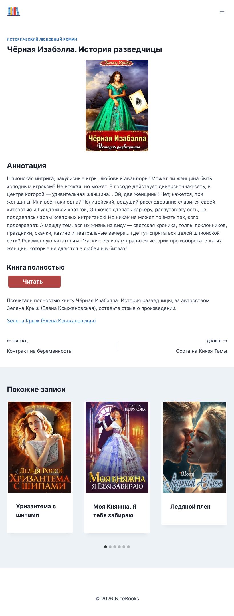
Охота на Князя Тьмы (201, 346)
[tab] (105, 546)
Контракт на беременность (39, 346)
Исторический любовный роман (42, 39)
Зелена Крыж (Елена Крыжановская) (51, 321)
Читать (33, 281)
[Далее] (217, 471)
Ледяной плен (190, 506)
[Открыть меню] (222, 11)
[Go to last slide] (17, 471)
